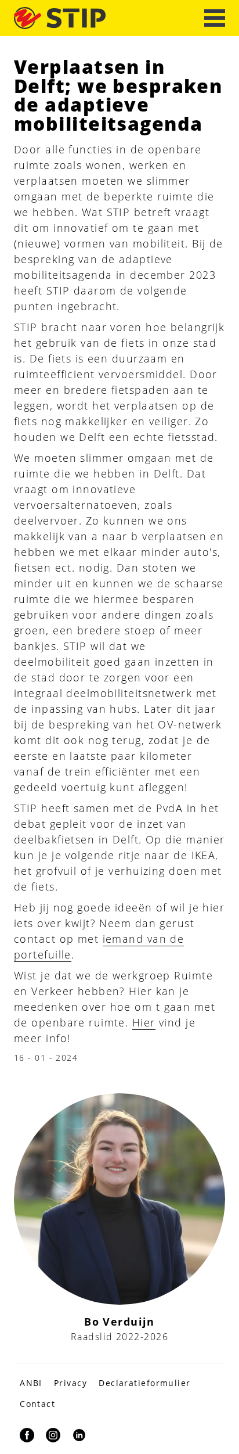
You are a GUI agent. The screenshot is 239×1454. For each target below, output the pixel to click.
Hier (143, 1022)
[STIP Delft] (60, 17)
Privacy (70, 1382)
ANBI (31, 1382)
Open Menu (214, 18)
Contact (37, 1403)
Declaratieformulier (144, 1382)
